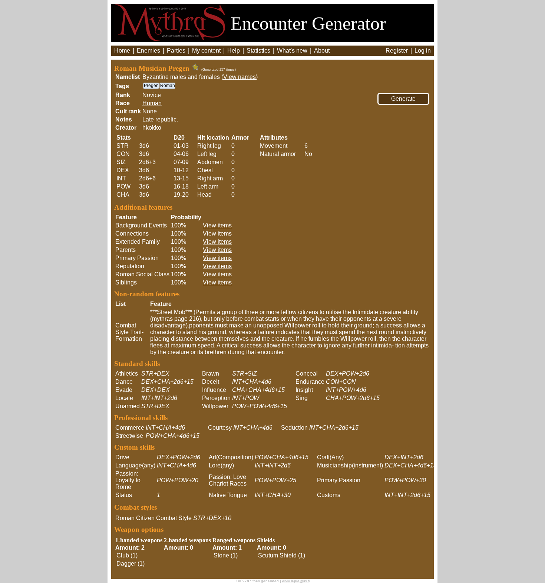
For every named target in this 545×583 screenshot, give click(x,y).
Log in (422, 50)
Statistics (258, 50)
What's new (292, 50)
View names (239, 77)
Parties (176, 50)
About (322, 50)
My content (206, 50)
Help (233, 50)
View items (217, 225)
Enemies (148, 50)
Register (397, 50)
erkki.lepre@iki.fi (296, 581)
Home (122, 50)
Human (152, 103)
